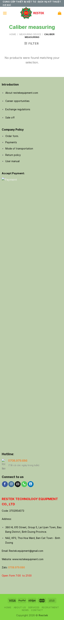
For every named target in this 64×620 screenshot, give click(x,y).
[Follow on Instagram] (11, 484)
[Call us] (24, 484)
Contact (37, 610)
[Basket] (59, 13)
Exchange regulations (17, 109)
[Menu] (5, 13)
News (25, 610)
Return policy (13, 155)
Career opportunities (17, 101)
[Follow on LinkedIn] (31, 484)
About (8, 92)
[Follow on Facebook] (5, 484)
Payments (11, 142)
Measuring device (30, 34)
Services (33, 607)
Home (12, 34)
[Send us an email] (18, 484)
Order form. (12, 136)
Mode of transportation (19, 148)
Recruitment (50, 607)
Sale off (10, 117)
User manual (12, 161)
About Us (20, 607)
